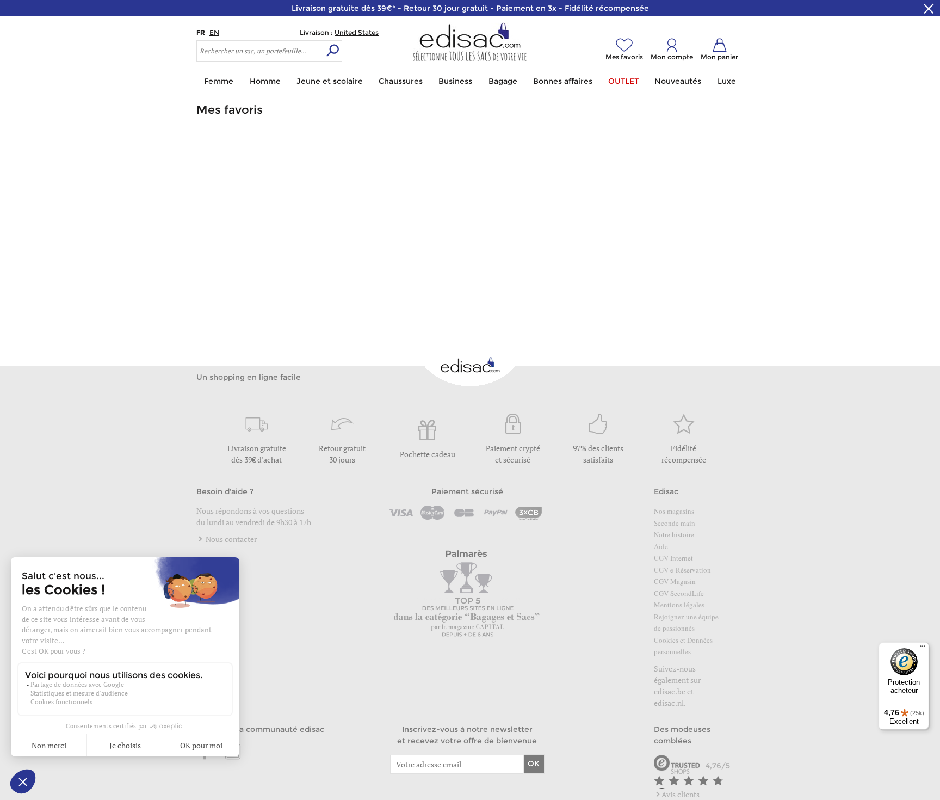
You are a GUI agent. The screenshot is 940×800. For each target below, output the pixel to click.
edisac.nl (669, 703)
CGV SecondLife (679, 593)
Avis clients (680, 794)
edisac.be (669, 691)
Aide (661, 546)
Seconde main (674, 523)
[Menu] (922, 648)
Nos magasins (674, 511)
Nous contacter (230, 539)
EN (214, 32)
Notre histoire (674, 534)
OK (534, 763)
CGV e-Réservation (682, 570)
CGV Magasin (675, 581)
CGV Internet (673, 558)
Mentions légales (679, 605)
